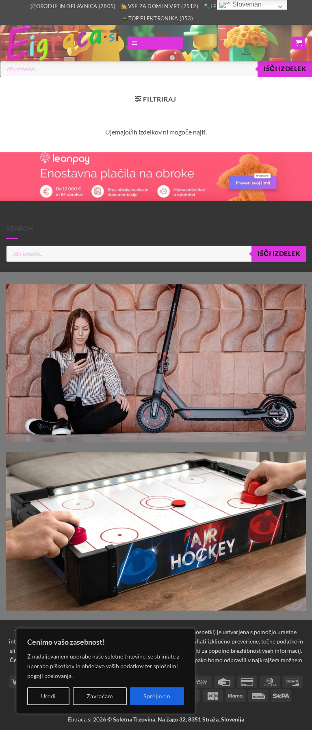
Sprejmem (156, 696)
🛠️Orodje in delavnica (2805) (73, 6)
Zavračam (100, 696)
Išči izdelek (285, 68)
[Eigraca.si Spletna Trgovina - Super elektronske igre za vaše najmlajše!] (63, 43)
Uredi (48, 696)
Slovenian (246, 4)
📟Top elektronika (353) (157, 18)
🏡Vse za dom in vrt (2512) (159, 6)
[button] (155, 43)
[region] (105, 671)
